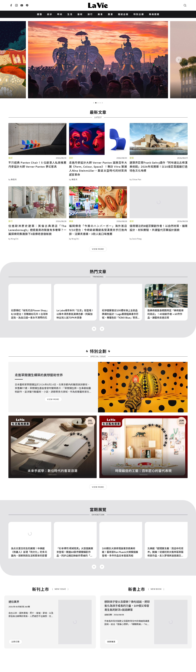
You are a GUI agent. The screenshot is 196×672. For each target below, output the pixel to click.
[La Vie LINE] (27, 5)
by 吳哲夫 (12, 179)
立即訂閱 (15, 641)
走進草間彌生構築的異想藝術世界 (39, 375)
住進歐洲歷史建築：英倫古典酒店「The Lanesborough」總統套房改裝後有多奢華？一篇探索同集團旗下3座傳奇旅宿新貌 (37, 230)
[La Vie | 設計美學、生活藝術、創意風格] (98, 5)
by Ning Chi (13, 239)
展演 (110, 14)
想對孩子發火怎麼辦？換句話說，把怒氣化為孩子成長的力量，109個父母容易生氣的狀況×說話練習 (127, 606)
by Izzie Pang (135, 239)
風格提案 (154, 14)
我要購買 (111, 641)
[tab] (93, 102)
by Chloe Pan (135, 179)
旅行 (90, 14)
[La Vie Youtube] (21, 5)
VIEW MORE (98, 249)
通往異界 (14, 601)
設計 (49, 14)
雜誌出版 (123, 14)
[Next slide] (179, 59)
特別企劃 (138, 14)
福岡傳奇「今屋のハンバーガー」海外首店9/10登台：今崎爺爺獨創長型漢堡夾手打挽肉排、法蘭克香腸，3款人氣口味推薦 (98, 230)
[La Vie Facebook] (11, 5)
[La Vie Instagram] (16, 5)
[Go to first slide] (102, 328)
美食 (100, 14)
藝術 (80, 14)
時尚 (60, 14)
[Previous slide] (17, 59)
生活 (70, 14)
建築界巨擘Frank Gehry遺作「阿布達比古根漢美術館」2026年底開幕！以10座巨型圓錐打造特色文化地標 (159, 166)
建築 (39, 14)
